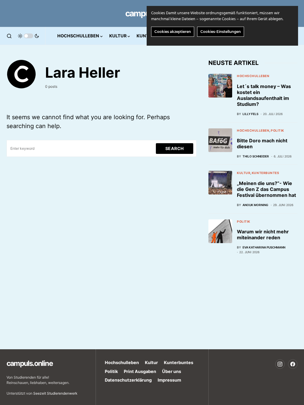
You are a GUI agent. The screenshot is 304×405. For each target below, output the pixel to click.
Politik (277, 131)
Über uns (171, 371)
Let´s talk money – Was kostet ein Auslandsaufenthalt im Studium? (264, 95)
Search (174, 148)
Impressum (169, 379)
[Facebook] (292, 364)
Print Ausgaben (140, 371)
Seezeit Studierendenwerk (55, 393)
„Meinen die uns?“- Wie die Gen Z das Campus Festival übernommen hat (266, 189)
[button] (9, 36)
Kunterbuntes (265, 173)
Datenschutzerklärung (128, 379)
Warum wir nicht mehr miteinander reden (263, 234)
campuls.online (30, 363)
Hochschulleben (253, 76)
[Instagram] (280, 364)
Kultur (243, 173)
